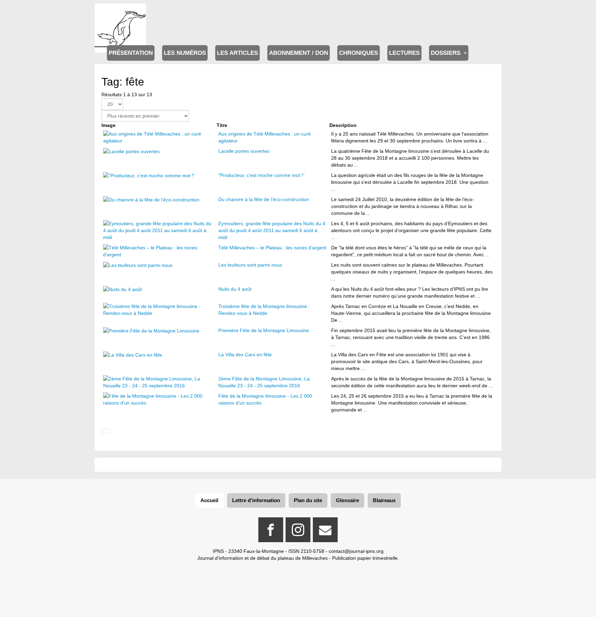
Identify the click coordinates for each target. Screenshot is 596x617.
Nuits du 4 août (234, 289)
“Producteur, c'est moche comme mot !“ (261, 175)
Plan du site (308, 500)
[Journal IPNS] (120, 12)
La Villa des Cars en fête (245, 354)
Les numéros (185, 53)
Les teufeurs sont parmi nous (250, 265)
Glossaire (347, 500)
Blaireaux (384, 500)
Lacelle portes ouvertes (243, 151)
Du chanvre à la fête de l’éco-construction (263, 199)
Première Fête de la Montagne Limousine (263, 330)
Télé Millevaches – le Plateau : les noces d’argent (272, 247)
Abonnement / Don (298, 53)
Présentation (131, 53)
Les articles (237, 53)
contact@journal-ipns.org (356, 551)
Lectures (404, 53)
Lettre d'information (256, 500)
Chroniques (358, 53)
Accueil (209, 500)
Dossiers (446, 53)
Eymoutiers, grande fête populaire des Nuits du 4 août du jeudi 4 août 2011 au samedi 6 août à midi (271, 230)
